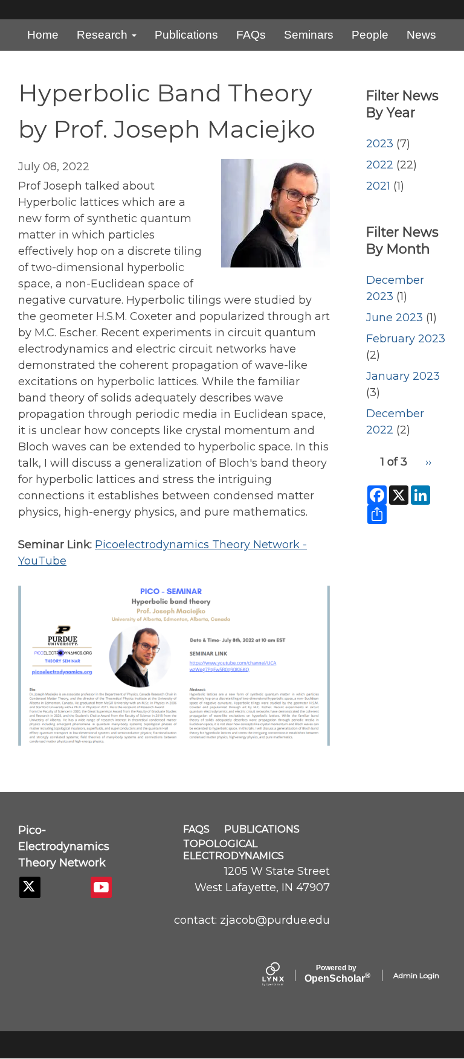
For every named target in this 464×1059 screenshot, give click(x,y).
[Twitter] (29, 887)
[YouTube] (101, 887)
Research (103, 34)
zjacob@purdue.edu (275, 920)
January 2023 (403, 376)
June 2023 (394, 317)
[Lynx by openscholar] (283, 975)
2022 (379, 164)
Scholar (336, 974)
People (370, 34)
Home (43, 34)
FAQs (251, 34)
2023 (379, 143)
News (421, 34)
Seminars (309, 34)
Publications (186, 34)
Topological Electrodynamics (233, 850)
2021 (378, 186)
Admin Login (416, 975)
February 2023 (405, 338)
